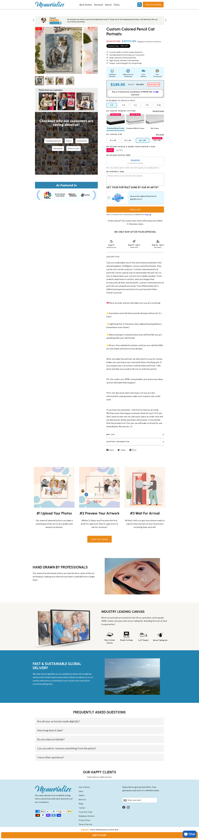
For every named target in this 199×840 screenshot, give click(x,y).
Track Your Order (86, 812)
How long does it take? (50, 730)
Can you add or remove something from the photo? (66, 748)
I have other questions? (50, 757)
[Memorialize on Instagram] (128, 807)
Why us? (110, 434)
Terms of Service (85, 824)
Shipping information (117, 442)
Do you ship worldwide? (51, 739)
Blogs (81, 804)
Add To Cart (99, 835)
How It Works (84, 787)
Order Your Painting (153, 4)
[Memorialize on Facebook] (123, 807)
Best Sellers (85, 4)
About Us (82, 799)
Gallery (82, 795)
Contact (82, 808)
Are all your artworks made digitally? (58, 721)
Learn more (135, 94)
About (108, 4)
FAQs (117, 4)
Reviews (98, 4)
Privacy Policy (85, 820)
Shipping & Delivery (87, 816)
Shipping (140, 41)
